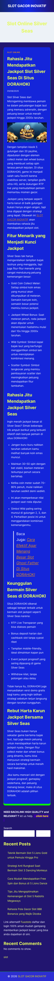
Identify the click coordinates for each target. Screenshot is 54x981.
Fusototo (26, 921)
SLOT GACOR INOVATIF (32, 976)
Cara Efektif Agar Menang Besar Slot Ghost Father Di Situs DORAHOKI (27, 557)
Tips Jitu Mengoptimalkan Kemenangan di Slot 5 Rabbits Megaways (26, 896)
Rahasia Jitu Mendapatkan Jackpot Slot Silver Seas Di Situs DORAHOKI (26, 71)
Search (8, 828)
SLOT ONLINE (13, 52)
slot (6, 957)
